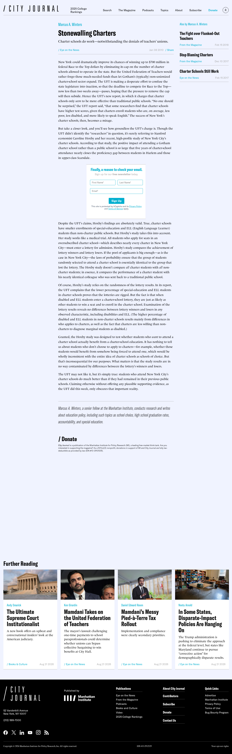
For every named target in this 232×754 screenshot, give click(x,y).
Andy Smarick (14, 605)
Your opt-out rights (220, 746)
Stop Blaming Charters (196, 54)
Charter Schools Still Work (199, 71)
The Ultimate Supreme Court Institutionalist (23, 618)
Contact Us (169, 720)
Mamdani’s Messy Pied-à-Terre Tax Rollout (140, 618)
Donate (213, 10)
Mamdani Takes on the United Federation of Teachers (87, 618)
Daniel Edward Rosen (132, 605)
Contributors (170, 696)
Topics (164, 10)
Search (107, 10)
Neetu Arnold (185, 605)
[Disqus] (116, 504)
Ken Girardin (70, 605)
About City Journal (174, 688)
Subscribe (195, 10)
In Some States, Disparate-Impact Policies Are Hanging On (200, 621)
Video (119, 712)
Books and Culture (126, 708)
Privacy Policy (135, 206)
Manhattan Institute (216, 699)
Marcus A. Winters (70, 24)
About (179, 10)
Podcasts (148, 10)
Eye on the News (75, 664)
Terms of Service (115, 208)
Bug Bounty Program (217, 712)
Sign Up (116, 200)
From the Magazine (127, 699)
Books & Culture (18, 664)
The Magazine (127, 10)
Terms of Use (212, 708)
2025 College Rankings (78, 10)
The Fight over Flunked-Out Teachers (199, 36)
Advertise (210, 695)
